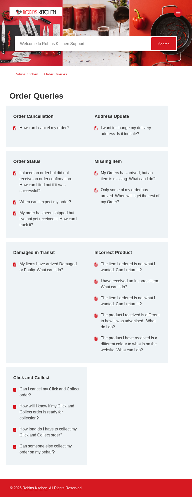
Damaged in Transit (34, 252)
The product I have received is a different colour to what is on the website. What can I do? (129, 344)
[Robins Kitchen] (36, 15)
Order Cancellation (33, 116)
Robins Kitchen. (35, 488)
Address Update (111, 116)
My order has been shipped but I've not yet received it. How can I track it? (48, 219)
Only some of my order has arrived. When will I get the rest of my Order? (130, 196)
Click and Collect (31, 377)
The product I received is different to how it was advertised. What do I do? (130, 321)
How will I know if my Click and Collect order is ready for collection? (47, 412)
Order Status (26, 161)
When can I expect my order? (45, 202)
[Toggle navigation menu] (178, 12)
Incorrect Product (113, 252)
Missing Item (108, 161)
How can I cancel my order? (44, 128)
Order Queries (55, 74)
